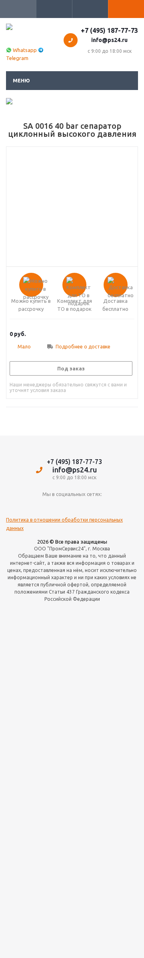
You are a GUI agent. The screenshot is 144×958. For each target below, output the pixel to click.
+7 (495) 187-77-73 (109, 30)
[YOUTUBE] (72, 507)
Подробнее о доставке (83, 346)
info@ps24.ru (109, 40)
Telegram (17, 58)
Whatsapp (25, 50)
